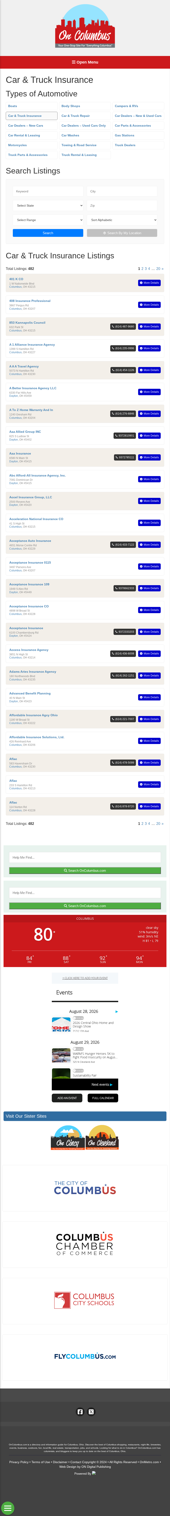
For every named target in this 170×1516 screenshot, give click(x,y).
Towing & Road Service (79, 145)
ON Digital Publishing (96, 1466)
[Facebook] (80, 1411)
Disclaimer (60, 1462)
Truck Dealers (125, 145)
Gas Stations (124, 135)
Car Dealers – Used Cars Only (84, 125)
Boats (12, 106)
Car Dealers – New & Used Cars (138, 116)
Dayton (13, 395)
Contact (75, 1462)
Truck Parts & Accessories (28, 155)
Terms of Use (40, 1462)
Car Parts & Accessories (133, 125)
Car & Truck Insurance (25, 116)
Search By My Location (124, 233)
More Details (151, 282)
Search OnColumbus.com (86, 870)
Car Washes (70, 135)
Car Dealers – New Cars (25, 125)
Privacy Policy (19, 1462)
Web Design (67, 1466)
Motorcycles (17, 145)
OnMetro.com (149, 1462)
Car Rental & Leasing (24, 135)
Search (48, 233)
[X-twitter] (91, 1411)
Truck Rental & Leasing (79, 155)
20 (158, 269)
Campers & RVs (126, 106)
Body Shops (71, 106)
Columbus (15, 286)
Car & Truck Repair (76, 116)
